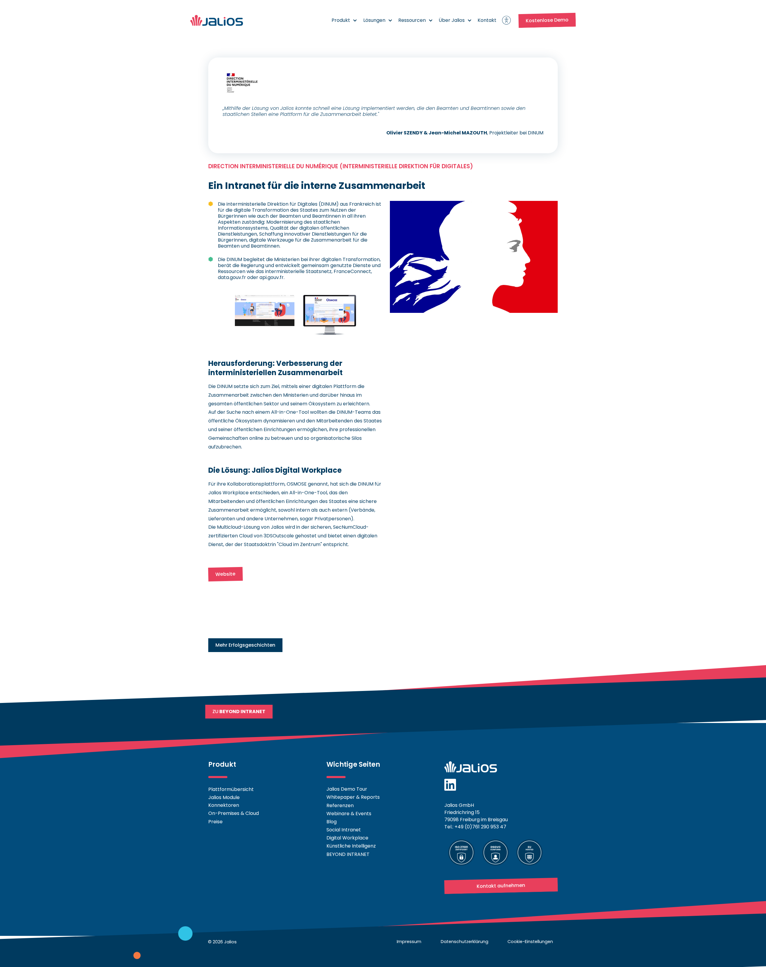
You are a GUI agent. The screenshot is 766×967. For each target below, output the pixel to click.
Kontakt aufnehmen (501, 886)
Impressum (409, 942)
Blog (331, 821)
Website (225, 574)
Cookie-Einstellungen (530, 942)
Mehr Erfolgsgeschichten (245, 645)
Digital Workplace (347, 837)
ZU (238, 711)
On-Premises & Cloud (233, 813)
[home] (216, 20)
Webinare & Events (348, 813)
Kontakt (487, 20)
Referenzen (340, 805)
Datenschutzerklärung (464, 942)
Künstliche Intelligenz (351, 845)
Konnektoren (223, 805)
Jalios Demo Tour (346, 789)
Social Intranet (343, 829)
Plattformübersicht (231, 789)
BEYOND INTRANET (348, 854)
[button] (344, 20)
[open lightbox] (264, 310)
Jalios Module (224, 797)
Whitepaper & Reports (353, 797)
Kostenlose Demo (547, 20)
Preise (215, 821)
